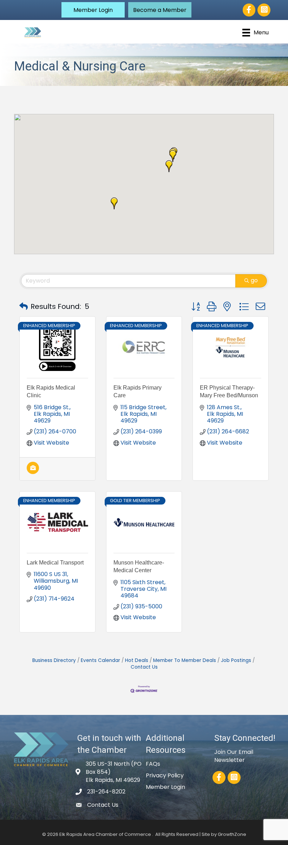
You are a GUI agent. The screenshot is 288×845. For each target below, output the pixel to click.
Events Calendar (100, 660)
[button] (93, 10)
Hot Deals (136, 660)
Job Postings (236, 660)
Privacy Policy (165, 775)
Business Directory (54, 660)
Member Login (165, 787)
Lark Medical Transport (55, 563)
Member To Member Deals (184, 660)
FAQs (153, 764)
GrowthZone (232, 834)
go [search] (254, 280)
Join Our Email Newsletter (233, 756)
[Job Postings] (33, 472)
